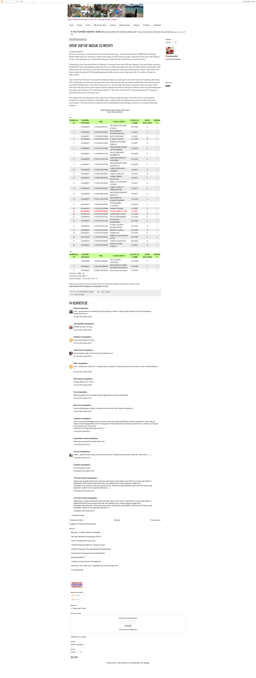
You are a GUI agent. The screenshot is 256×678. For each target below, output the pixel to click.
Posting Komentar (78, 515)
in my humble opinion (82, 31)
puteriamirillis (79, 324)
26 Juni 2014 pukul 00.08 (83, 385)
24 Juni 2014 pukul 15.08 (83, 330)
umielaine (77, 418)
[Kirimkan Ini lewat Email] (102, 292)
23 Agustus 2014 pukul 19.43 (84, 491)
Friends (79, 25)
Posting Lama (155, 520)
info (117, 32)
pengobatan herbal (81, 438)
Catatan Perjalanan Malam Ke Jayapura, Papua (88, 545)
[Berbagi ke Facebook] (107, 292)
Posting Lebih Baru (76, 520)
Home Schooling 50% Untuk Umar (83, 541)
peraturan (176, 32)
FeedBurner (132, 629)
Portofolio (146, 25)
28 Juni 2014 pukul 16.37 (83, 411)
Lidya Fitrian (78, 350)
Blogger (146, 663)
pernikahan (169, 32)
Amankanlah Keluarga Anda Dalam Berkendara (88, 553)
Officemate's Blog (100, 25)
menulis (123, 32)
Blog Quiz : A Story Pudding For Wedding (85, 532)
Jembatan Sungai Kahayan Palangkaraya (86, 561)
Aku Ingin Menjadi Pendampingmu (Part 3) (86, 536)
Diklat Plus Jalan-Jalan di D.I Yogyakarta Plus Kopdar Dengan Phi (94, 566)
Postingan (77, 595)
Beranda (117, 520)
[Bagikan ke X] (105, 292)
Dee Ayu (77, 451)
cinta (162, 32)
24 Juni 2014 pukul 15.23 (83, 343)
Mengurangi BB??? (78, 557)
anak (98, 31)
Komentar (76, 599)
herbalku (77, 465)
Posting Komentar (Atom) (87, 524)
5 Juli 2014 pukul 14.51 (82, 458)
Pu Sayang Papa (77, 570)
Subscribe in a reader (78, 637)
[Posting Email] (97, 291)
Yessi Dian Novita (80, 478)
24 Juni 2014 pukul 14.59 (83, 317)
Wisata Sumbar (124, 25)
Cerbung (113, 25)
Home (71, 25)
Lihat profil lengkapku (173, 59)
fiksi (103, 32)
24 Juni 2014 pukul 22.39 (83, 372)
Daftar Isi (136, 25)
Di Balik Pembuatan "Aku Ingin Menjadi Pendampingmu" (91, 549)
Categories (157, 25)
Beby (76, 363)
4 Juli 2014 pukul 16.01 (82, 444)
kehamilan (156, 32)
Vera (75, 392)
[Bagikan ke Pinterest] (109, 292)
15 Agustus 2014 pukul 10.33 (84, 471)
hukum (150, 32)
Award (88, 25)
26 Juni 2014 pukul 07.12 (83, 398)
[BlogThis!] (103, 292)
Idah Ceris (77, 405)
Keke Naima (78, 379)
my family (81, 294)
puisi (108, 32)
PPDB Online (143, 54)
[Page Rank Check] (74, 658)
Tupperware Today (79, 608)
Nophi (76, 308)
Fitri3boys (77, 337)
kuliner (113, 32)
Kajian (181, 32)
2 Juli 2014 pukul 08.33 (82, 431)
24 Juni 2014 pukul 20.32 (83, 356)
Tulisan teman (142, 32)
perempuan (132, 32)
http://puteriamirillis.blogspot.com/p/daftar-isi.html (88, 286)
